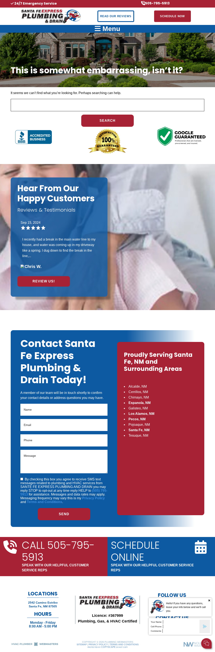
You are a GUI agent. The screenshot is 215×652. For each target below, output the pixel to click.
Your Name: (156, 622)
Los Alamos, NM (141, 413)
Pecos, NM (137, 419)
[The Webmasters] (35, 645)
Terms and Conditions (44, 502)
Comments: (156, 631)
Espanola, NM (139, 403)
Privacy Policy (93, 498)
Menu (110, 28)
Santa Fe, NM (138, 430)
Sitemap (82, 644)
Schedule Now (172, 16)
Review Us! (44, 281)
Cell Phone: (156, 626)
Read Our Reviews (115, 16)
